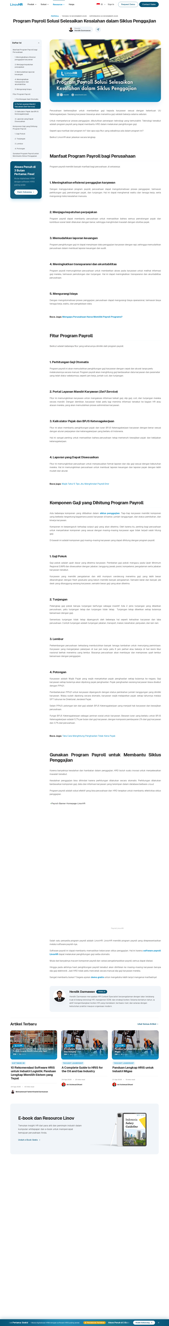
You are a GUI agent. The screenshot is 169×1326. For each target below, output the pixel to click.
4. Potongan (20, 148)
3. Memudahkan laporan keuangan (25, 73)
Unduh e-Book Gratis (28, 1140)
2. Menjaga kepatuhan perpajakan (24, 65)
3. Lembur (19, 144)
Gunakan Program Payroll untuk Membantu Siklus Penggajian (26, 154)
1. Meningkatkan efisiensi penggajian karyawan (25, 58)
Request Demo (128, 4)
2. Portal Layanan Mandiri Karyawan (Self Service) (25, 105)
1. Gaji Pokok (20, 134)
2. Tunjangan (20, 139)
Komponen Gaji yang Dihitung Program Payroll (25, 127)
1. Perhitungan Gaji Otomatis (26, 99)
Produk (31, 4)
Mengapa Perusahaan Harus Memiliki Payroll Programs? (92, 316)
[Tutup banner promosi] (159, 1323)
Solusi (44, 4)
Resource (57, 4)
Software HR (18, 1063)
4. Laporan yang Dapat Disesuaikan (24, 120)
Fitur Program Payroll (21, 94)
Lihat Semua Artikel (147, 1024)
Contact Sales (149, 4)
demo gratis (97, 977)
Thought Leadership (73, 1063)
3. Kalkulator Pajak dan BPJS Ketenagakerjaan (26, 112)
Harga (71, 4)
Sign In (111, 4)
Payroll (55, 16)
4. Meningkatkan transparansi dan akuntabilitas (22, 81)
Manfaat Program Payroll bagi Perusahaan (25, 51)
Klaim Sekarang (24, 192)
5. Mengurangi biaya (23, 89)
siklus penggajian (110, 513)
